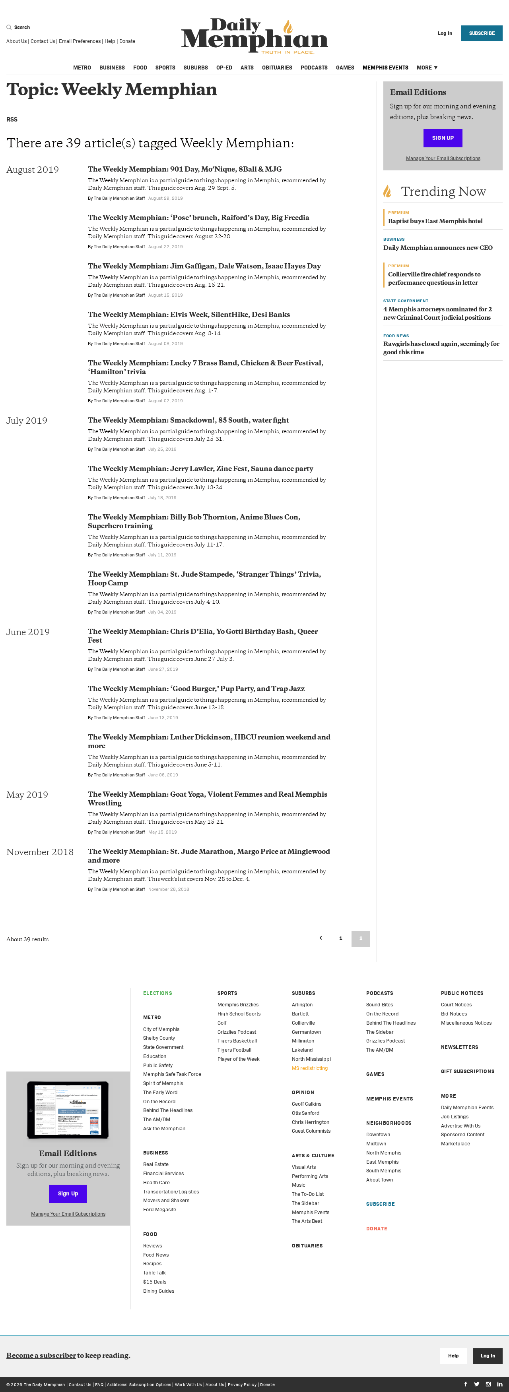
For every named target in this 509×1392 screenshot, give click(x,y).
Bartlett (300, 1014)
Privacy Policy (242, 1384)
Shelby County (159, 1038)
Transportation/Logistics (171, 1192)
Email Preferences (80, 41)
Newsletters (459, 1047)
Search (21, 27)
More (424, 67)
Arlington (302, 1005)
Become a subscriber (41, 1356)
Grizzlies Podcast (237, 1032)
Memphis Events (385, 67)
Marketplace (455, 1144)
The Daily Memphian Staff (119, 198)
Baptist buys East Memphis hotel (435, 222)
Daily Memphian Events (467, 1107)
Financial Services (163, 1173)
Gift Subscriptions (468, 1071)
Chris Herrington (310, 1122)
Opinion (303, 1092)
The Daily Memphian (44, 1384)
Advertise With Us (460, 1126)
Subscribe (482, 33)
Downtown (378, 1134)
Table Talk (154, 1273)
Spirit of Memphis (163, 1083)
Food (140, 67)
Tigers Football (234, 1050)
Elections (157, 993)
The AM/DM (156, 1119)
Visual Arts (304, 1167)
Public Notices (462, 993)
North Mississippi (311, 1059)
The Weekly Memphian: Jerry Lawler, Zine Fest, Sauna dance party (200, 469)
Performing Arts (310, 1176)
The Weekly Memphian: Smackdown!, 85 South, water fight (188, 421)
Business (112, 67)
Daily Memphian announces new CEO (438, 248)
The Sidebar (305, 1203)
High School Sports (239, 1014)
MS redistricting (310, 1068)
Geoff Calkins (306, 1104)
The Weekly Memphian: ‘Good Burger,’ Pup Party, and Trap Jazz (196, 689)
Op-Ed (224, 67)
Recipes (152, 1264)
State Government (163, 1047)
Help (110, 41)
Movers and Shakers (166, 1200)
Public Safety (158, 1065)
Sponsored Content (462, 1134)
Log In (488, 1356)
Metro (82, 67)
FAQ (99, 1384)
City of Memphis (161, 1029)
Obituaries (277, 67)
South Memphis (383, 1171)
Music (298, 1185)
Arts (247, 67)
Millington (303, 1041)
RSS (11, 119)
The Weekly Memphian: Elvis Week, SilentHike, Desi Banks (189, 315)
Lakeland (302, 1050)
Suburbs (196, 67)
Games (345, 67)
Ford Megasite (159, 1209)
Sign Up (443, 137)
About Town (379, 1180)
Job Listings (454, 1117)
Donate (127, 41)
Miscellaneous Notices (466, 1023)
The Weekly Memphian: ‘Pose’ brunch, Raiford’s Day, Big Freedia (198, 218)
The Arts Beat (307, 1221)
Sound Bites (379, 1005)
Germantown (306, 1032)
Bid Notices (454, 1014)
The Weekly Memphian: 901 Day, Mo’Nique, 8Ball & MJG (185, 170)
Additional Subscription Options (139, 1384)
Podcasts (314, 67)
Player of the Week (239, 1059)
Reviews (152, 1246)
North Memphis (383, 1153)
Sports (165, 67)
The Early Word (160, 1092)
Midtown (376, 1144)
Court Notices (456, 1005)
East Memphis (382, 1162)
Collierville (303, 1023)
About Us (16, 41)
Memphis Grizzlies (238, 1005)
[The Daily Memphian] (254, 36)
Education (154, 1056)
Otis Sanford (306, 1113)
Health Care (156, 1182)
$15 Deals (154, 1282)
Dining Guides (158, 1291)
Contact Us (43, 41)
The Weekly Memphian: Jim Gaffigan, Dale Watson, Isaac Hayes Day (204, 267)
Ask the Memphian (164, 1128)
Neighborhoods (388, 1123)
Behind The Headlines (167, 1110)
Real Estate (156, 1164)
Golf (222, 1023)
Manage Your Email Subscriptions (443, 158)
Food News (156, 1255)
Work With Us (188, 1384)
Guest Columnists (311, 1131)
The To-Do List (308, 1194)
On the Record (159, 1101)
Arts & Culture (313, 1155)
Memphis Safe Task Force (172, 1074)
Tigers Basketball (237, 1041)
